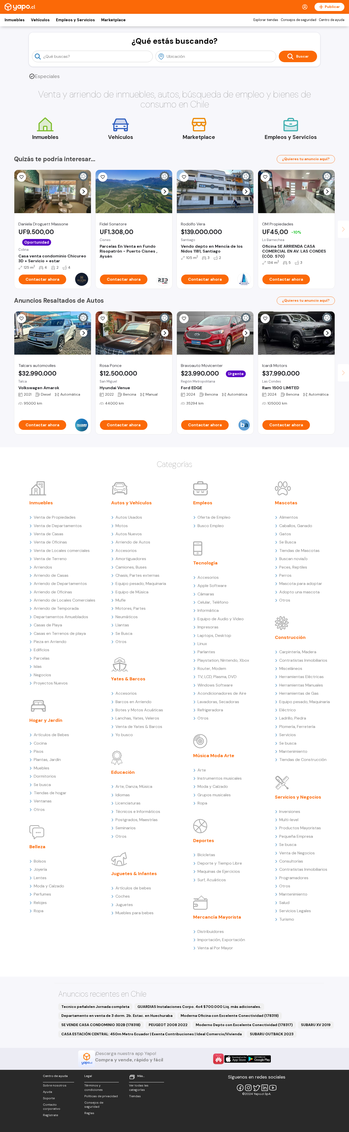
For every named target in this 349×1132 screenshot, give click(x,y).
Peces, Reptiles (293, 567)
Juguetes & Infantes (134, 873)
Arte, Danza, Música (133, 786)
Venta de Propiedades (55, 517)
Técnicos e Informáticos (137, 811)
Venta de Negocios (297, 853)
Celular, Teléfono (212, 602)
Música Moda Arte (213, 756)
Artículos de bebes (133, 888)
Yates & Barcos (128, 679)
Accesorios (126, 550)
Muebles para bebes (134, 913)
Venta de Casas (48, 534)
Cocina (40, 743)
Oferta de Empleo (213, 517)
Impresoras (207, 627)
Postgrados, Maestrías (136, 819)
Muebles (41, 768)
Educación (123, 772)
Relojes (40, 902)
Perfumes (42, 894)
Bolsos (40, 861)
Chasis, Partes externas (137, 575)
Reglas (89, 1113)
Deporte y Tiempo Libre (219, 863)
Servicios (287, 734)
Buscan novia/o (293, 558)
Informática (208, 610)
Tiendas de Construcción (303, 759)
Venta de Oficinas (50, 542)
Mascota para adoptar (300, 583)
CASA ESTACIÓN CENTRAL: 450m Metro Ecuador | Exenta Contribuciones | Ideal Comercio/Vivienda (151, 1034)
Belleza (37, 847)
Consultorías (291, 861)
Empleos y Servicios (75, 20)
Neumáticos (126, 616)
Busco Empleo (210, 525)
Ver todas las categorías (138, 1087)
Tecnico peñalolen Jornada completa (95, 1006)
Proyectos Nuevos (51, 683)
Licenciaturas (128, 803)
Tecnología (205, 563)
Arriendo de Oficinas (53, 592)
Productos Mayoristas (300, 828)
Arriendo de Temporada (56, 608)
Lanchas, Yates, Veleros (137, 718)
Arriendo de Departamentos (60, 583)
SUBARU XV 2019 (316, 1024)
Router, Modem (211, 668)
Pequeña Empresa (296, 836)
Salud (284, 902)
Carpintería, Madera (297, 652)
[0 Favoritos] (21, 177)
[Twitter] (256, 1088)
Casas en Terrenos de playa (60, 633)
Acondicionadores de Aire (221, 693)
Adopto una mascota (299, 592)
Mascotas (286, 503)
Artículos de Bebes (51, 734)
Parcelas (42, 658)
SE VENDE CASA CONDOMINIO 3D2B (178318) (101, 1024)
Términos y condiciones (93, 1087)
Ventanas (43, 801)
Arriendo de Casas (51, 575)
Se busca (42, 784)
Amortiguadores (130, 558)
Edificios (41, 649)
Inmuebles (15, 20)
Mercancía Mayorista (217, 917)
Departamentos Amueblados (61, 616)
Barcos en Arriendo (133, 701)
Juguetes (124, 904)
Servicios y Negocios (298, 797)
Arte (201, 770)
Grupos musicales (214, 795)
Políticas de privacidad (101, 1096)
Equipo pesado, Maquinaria (140, 583)
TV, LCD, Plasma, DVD (217, 676)
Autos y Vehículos (131, 503)
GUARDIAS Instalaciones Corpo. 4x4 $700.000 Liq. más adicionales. (199, 1006)
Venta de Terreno (50, 558)
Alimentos (288, 517)
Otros (39, 809)
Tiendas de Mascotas (299, 550)
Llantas (122, 625)
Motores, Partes (130, 608)
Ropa (38, 910)
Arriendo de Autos (132, 542)
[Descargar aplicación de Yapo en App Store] (236, 1059)
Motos (121, 525)
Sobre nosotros (54, 1085)
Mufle (120, 600)
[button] (83, 191)
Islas (38, 666)
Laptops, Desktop (214, 635)
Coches (122, 896)
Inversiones (289, 811)
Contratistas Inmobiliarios (303, 660)
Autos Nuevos (128, 534)
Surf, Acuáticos (211, 880)
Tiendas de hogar (50, 793)
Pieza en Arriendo (50, 641)
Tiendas (135, 1096)
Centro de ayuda (331, 20)
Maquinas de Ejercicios (218, 871)
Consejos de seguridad (298, 20)
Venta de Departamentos (58, 525)
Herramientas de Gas (299, 693)
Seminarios (125, 828)
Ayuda (47, 1092)
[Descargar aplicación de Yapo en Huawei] (218, 1059)
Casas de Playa (48, 625)
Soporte (49, 1098)
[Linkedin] (265, 1088)
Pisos (38, 751)
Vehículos (40, 20)
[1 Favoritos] (265, 177)
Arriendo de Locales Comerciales (64, 600)
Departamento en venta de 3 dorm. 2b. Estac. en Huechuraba (116, 1015)
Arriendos (43, 567)
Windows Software (215, 685)
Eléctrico (287, 710)
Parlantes (206, 652)
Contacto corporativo (51, 1107)
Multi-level (288, 819)
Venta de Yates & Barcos (138, 726)
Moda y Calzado (49, 886)
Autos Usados (128, 517)
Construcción (290, 637)
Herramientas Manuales (301, 685)
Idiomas (122, 795)
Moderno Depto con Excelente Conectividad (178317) (244, 1024)
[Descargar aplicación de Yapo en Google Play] (259, 1059)
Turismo (286, 919)
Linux (202, 643)
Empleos (202, 503)
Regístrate (50, 1115)
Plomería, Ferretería (297, 726)
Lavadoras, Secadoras (218, 701)
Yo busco (124, 734)
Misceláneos (290, 668)
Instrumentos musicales (219, 778)
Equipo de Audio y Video (220, 619)
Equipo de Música (131, 592)
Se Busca (123, 633)
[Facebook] (240, 1088)
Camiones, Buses (131, 567)
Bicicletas (206, 854)
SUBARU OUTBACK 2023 (272, 1034)
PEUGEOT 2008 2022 (168, 1024)
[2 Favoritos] (184, 318)
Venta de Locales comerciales (62, 550)
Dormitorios (45, 776)
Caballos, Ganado (295, 525)
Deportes (203, 840)
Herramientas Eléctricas (301, 676)
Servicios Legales (295, 910)
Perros (285, 575)
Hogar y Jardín (45, 720)
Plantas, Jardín (47, 759)
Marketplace (113, 20)
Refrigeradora (210, 710)
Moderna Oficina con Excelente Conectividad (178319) (230, 1015)
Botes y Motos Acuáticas (139, 710)
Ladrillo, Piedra (292, 718)
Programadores (293, 877)
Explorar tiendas (265, 20)
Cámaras (205, 594)
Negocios (42, 675)
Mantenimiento (293, 751)
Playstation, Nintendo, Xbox (223, 660)
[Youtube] (273, 1088)
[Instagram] (248, 1088)
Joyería (40, 869)
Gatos (285, 534)
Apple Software (212, 585)
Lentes (40, 877)
